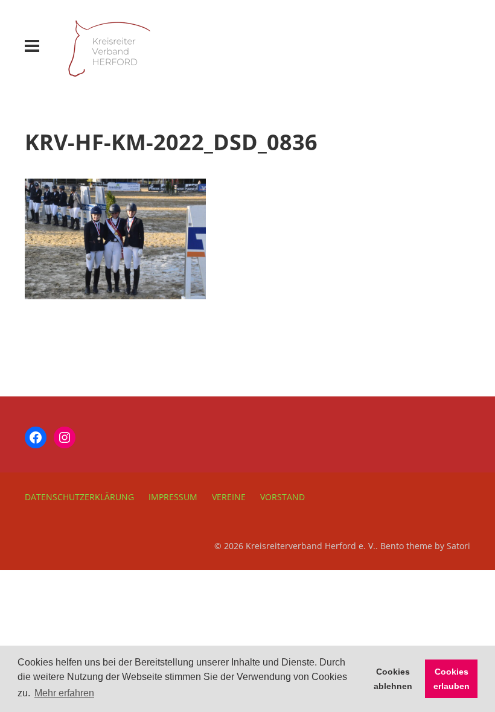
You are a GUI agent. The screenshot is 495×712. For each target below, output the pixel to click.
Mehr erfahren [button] (64, 693)
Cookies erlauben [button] (451, 679)
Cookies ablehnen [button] (393, 679)
